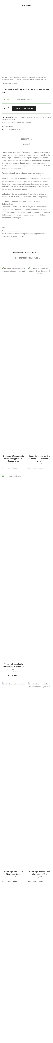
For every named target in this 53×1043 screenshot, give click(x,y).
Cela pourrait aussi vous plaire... (26, 252)
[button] (9, 468)
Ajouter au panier (24, 108)
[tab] (26, 139)
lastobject (20, 123)
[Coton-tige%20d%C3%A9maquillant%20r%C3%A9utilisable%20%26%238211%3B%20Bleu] (15, 127)
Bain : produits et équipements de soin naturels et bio (28, 77)
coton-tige (10, 123)
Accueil (4, 77)
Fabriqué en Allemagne (9, 84)
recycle (28, 123)
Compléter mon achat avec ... (26, 258)
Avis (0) (26, 144)
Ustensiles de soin (8, 79)
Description (26, 139)
